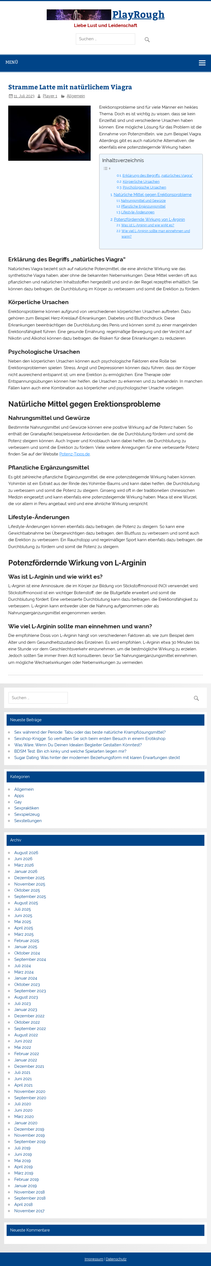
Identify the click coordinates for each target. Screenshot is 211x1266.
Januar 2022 (25, 1060)
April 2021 (23, 1085)
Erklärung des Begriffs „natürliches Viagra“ (158, 175)
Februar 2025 (26, 940)
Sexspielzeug (27, 814)
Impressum (94, 1259)
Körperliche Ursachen (141, 181)
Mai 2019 (22, 1160)
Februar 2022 (26, 1053)
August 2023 (26, 997)
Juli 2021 (22, 1072)
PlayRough (138, 13)
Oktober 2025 (27, 890)
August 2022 (26, 1034)
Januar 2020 (25, 1122)
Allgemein (76, 96)
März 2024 (24, 972)
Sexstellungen (28, 820)
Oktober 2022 (27, 1022)
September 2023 (30, 990)
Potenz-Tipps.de (74, 454)
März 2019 (23, 1173)
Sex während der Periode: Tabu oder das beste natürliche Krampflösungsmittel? (90, 732)
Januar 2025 (25, 946)
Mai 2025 (22, 921)
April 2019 (23, 1166)
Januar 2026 (25, 871)
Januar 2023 (25, 1009)
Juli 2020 (22, 1103)
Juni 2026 (23, 858)
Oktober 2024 (27, 953)
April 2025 (23, 928)
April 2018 (23, 1204)
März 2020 (24, 1116)
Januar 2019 (25, 1185)
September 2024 (30, 959)
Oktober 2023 (27, 984)
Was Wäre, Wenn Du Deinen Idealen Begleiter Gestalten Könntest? (78, 744)
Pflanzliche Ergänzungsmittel (143, 206)
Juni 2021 (23, 1078)
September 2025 (30, 896)
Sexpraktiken (26, 808)
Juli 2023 (22, 1003)
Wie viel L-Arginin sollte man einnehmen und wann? (155, 233)
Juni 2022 (23, 1041)
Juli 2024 (22, 965)
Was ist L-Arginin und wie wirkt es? (147, 225)
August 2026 (26, 852)
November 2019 (29, 1135)
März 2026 (24, 865)
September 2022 (30, 1028)
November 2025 (29, 884)
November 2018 (29, 1192)
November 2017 (29, 1210)
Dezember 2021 (29, 1066)
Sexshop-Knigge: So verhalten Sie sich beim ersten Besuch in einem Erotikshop (89, 738)
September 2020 (30, 1097)
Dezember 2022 (29, 1015)
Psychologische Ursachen (144, 187)
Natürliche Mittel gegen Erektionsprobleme (152, 194)
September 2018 (30, 1198)
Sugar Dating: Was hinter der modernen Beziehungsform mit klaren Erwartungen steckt (97, 757)
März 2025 (24, 934)
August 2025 (26, 902)
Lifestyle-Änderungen (137, 212)
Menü (11, 62)
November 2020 (29, 1091)
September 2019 (30, 1141)
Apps (19, 795)
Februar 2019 (26, 1179)
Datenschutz (116, 1259)
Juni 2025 (23, 915)
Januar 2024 (25, 978)
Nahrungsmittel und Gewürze (143, 201)
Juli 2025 (22, 909)
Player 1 (50, 96)
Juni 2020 (23, 1110)
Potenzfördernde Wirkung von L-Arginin (149, 219)
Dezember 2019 (29, 1129)
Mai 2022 (22, 1047)
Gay (18, 802)
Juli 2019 (22, 1148)
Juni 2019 (23, 1154)
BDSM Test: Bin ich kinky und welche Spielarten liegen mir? (70, 751)
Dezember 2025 (29, 877)
